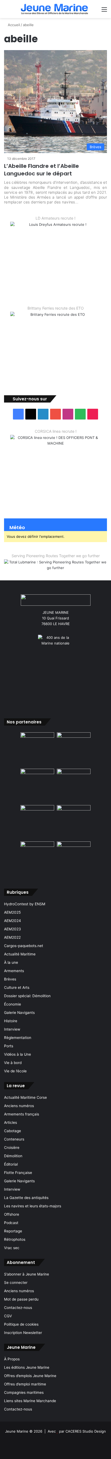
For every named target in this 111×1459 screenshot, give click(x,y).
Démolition (13, 1156)
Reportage (13, 1231)
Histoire (10, 1021)
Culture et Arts (16, 987)
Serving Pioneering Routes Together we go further (56, 555)
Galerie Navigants (19, 1012)
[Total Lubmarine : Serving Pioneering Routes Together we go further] (55, 565)
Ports (8, 1046)
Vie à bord (13, 1063)
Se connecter (15, 1282)
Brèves (10, 979)
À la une (11, 962)
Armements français (21, 1114)
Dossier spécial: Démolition (27, 996)
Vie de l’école (15, 1071)
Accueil (13, 25)
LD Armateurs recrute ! (55, 218)
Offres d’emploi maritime (25, 1384)
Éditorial (11, 1164)
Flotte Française (18, 1172)
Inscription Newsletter (23, 1332)
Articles (10, 1122)
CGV (8, 1316)
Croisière (11, 1147)
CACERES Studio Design (85, 1431)
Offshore (11, 1214)
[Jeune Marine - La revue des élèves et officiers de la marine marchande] (54, 9)
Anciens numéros (19, 1106)
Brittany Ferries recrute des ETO (55, 308)
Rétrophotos (14, 1239)
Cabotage (12, 1131)
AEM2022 (12, 937)
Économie (12, 1004)
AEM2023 (12, 929)
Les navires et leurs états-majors (32, 1206)
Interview (12, 1029)
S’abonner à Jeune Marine (26, 1274)
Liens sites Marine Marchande (30, 1401)
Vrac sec (11, 1248)
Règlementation (17, 1037)
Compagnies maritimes (24, 1392)
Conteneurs (14, 1139)
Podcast (11, 1223)
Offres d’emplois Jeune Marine (30, 1376)
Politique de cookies (21, 1324)
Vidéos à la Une (17, 1054)
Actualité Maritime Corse (25, 1097)
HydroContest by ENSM (24, 904)
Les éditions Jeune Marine (26, 1367)
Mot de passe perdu (21, 1299)
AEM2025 (12, 912)
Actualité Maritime (20, 954)
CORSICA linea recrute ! (56, 431)
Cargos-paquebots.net (23, 946)
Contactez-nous (18, 1307)
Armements (14, 971)
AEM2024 (12, 921)
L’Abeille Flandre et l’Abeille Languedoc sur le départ (41, 169)
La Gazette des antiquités (26, 1197)
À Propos (12, 1359)
